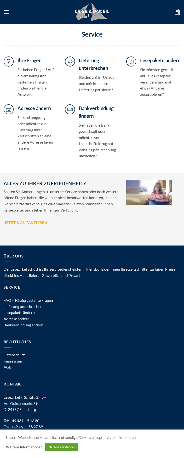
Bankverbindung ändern (23, 325)
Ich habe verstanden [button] (61, 447)
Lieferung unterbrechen (23, 306)
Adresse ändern (16, 318)
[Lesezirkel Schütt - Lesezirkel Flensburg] (92, 12)
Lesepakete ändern (19, 312)
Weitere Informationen (24, 447)
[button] (6, 12)
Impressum (13, 361)
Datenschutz (14, 354)
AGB (8, 367)
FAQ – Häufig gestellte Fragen (28, 300)
